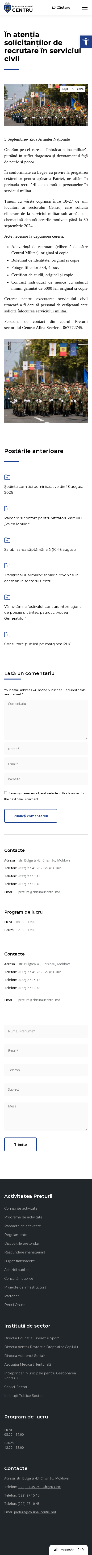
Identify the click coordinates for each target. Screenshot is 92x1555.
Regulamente (15, 1235)
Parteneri (12, 1296)
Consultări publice (18, 1278)
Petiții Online (14, 1305)
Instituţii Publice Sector (23, 1396)
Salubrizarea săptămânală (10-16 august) (40, 549)
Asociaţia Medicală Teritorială (27, 1364)
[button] (86, 42)
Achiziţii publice (16, 1270)
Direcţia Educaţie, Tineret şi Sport (31, 1338)
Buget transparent (19, 1261)
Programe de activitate (23, 1217)
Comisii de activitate (21, 1208)
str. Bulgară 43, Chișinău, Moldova (44, 860)
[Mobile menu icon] (85, 7)
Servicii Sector (15, 1387)
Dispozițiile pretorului (21, 1243)
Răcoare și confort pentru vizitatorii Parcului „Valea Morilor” (43, 521)
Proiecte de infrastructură (25, 1287)
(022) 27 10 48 (29, 884)
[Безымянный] (46, 381)
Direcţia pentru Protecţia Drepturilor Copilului (41, 1347)
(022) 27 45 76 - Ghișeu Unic (39, 868)
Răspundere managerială (25, 1252)
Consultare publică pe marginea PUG (37, 644)
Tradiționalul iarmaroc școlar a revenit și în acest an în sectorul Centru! (41, 578)
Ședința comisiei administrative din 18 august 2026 (43, 489)
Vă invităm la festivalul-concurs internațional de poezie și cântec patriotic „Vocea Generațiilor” (43, 612)
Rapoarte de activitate (22, 1226)
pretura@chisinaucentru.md (39, 892)
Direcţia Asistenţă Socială (25, 1356)
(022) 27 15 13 (29, 876)
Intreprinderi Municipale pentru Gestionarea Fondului (40, 1375)
